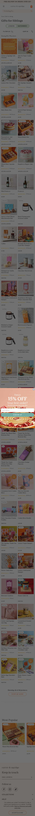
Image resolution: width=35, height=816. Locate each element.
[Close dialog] (33, 389)
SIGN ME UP (17, 415)
